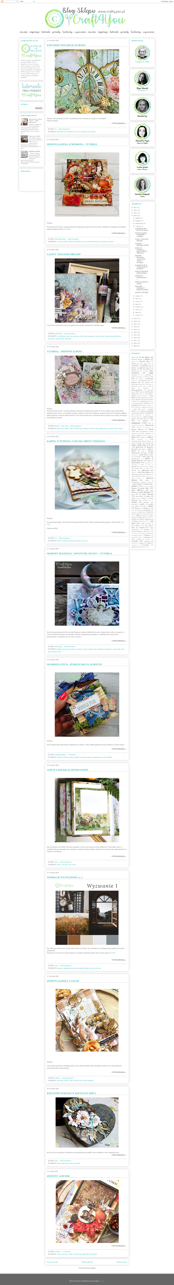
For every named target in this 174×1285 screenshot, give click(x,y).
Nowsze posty (52, 1262)
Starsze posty (122, 1262)
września (138, 226)
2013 (135, 335)
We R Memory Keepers (137, 535)
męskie (135, 455)
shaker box (139, 514)
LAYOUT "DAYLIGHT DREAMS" (64, 254)
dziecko (141, 394)
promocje (146, 502)
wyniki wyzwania (136, 539)
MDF (152, 453)
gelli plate (151, 407)
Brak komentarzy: (64, 129)
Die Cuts (142, 384)
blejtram (59, 649)
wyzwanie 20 (134, 543)
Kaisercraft (60, 428)
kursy (133, 443)
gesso (135, 409)
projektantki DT (146, 500)
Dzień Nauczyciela (143, 397)
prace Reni (139, 496)
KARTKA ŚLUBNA (34, 151)
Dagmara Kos (136, 382)
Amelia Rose (147, 363)
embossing (76, 336)
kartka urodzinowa (146, 433)
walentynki (141, 533)
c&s (141, 375)
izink (149, 423)
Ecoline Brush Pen (148, 399)
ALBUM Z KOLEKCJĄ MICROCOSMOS (67, 769)
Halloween (148, 415)
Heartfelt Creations (136, 417)
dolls (150, 386)
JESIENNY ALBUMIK (58, 1176)
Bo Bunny (134, 371)
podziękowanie (135, 482)
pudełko (109, 757)
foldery (150, 405)
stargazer (149, 517)
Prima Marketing (93, 241)
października (139, 223)
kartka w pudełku (136, 435)
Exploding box (61, 131)
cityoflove (140, 378)
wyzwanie (97, 968)
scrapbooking (146, 510)
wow (133, 537)
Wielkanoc (147, 535)
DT (137, 392)
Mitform (149, 460)
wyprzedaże (148, 539)
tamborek (143, 521)
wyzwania (135, 541)
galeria (144, 407)
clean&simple (149, 378)
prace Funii (145, 488)
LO (152, 445)
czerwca (137, 301)
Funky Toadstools (136, 407)
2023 (135, 207)
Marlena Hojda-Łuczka (90, 428)
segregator (134, 512)
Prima (144, 498)
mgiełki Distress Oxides (106, 428)
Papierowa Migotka (74, 241)
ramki (144, 506)
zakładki (149, 543)
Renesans (137, 508)
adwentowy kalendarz (137, 359)
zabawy (142, 543)
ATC (150, 367)
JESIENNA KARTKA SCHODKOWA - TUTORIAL (72, 144)
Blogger (101, 1281)
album (59, 864)
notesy (151, 466)
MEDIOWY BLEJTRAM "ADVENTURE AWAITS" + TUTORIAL (79, 553)
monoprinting (148, 462)
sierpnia (137, 296)
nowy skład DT (147, 468)
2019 (135, 318)
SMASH (138, 516)
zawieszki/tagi (145, 545)
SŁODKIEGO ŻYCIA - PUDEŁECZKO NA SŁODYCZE (74, 664)
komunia (142, 437)
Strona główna (87, 1262)
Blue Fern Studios (145, 369)
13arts (133, 357)
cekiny (59, 1254)
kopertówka (140, 439)
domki (133, 388)
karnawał (148, 427)
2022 (135, 210)
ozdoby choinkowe (136, 478)
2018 (135, 321)
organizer (149, 476)
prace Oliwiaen (147, 494)
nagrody (134, 466)
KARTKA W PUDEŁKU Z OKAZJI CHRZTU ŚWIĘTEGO (76, 441)
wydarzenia (147, 537)
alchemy (133, 361)
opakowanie (149, 474)
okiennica (134, 472)
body (140, 371)
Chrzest (59, 541)
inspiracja (91, 336)
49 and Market (61, 336)
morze (142, 464)
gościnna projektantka (146, 411)
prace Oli (84, 241)
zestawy (134, 547)
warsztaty (149, 533)
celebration (139, 376)
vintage (151, 531)
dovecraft (145, 388)
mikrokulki (137, 456)
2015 (135, 329)
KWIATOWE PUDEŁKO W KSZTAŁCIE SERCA (71, 1093)
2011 (135, 340)
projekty (134, 502)
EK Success (136, 401)
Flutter (144, 405)
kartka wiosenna (147, 435)
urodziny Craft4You (136, 531)
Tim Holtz (68, 339)
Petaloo (147, 480)
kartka (65, 241)
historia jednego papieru (71, 757)
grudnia (137, 218)
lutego (137, 312)
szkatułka (141, 519)
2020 (135, 215)
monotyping (134, 464)
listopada (138, 221)
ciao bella (60, 241)
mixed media (60, 339)
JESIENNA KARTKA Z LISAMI (63, 980)
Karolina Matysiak (137, 429)
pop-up (143, 482)
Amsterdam (135, 365)
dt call (142, 392)
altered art (135, 363)
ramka (136, 506)
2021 (135, 213)
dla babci (149, 384)
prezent (137, 498)
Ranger (151, 506)
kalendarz (139, 427)
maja (137, 304)
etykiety (151, 401)
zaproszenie (134, 545)
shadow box (142, 512)
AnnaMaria (144, 365)
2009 (135, 346)
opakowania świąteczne (137, 474)
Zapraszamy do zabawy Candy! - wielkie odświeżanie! (35, 120)
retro (133, 510)
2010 (135, 343)
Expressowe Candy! (34, 136)
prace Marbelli (145, 492)
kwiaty (140, 443)
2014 (135, 332)
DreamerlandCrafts (137, 390)
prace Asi (145, 486)
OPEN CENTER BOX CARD (138, 476)
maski (145, 453)
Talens (136, 522)
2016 (135, 327)
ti (148, 521)
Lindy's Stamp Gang (106, 336)
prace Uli (77, 131)
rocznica (138, 510)
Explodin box (147, 403)
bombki (146, 371)
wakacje (135, 533)
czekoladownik (142, 380)
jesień (133, 425)
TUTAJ (112, 953)
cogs (135, 380)
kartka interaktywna (141, 431)
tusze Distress (91, 131)
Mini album (86, 1254)
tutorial (111, 241)
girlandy (144, 409)
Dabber (150, 380)
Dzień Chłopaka (143, 396)
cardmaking (148, 375)
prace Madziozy (138, 490)
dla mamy (143, 386)
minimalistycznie (136, 458)
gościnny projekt (139, 413)
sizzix (145, 514)
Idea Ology (83, 336)
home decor (143, 419)
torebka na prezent (146, 523)
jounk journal (140, 425)
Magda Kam (139, 447)
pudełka (142, 504)
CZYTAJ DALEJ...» (119, 123)
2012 (135, 338)
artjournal (142, 367)
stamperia (83, 131)
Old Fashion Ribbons (144, 472)
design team (135, 384)
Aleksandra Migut (144, 361)
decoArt (69, 336)
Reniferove (147, 508)
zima (140, 547)
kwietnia (138, 307)
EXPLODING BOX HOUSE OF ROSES (66, 45)
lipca (137, 298)
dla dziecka (135, 386)
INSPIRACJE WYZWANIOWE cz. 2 (64, 877)
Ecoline (138, 399)
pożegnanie (150, 482)
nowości (137, 468)
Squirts (144, 516)
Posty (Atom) (91, 1268)
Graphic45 (60, 757)
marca (137, 310)
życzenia (145, 547)
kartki (133, 437)
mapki (142, 451)
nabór (149, 464)
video (59, 652)
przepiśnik (134, 504)
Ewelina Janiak (137, 403)
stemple (134, 520)
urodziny (146, 529)
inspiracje (70, 131)
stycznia (137, 315)
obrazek (134, 470)
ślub (147, 520)
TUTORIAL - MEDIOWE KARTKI (64, 351)
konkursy (150, 437)
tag (152, 520)
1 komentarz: (72, 754)
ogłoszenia (145, 470)
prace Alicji (72, 864)
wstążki (139, 537)
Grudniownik (138, 415)
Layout (97, 336)
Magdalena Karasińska (104, 649)
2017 (135, 324)
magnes (144, 449)
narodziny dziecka (143, 466)
